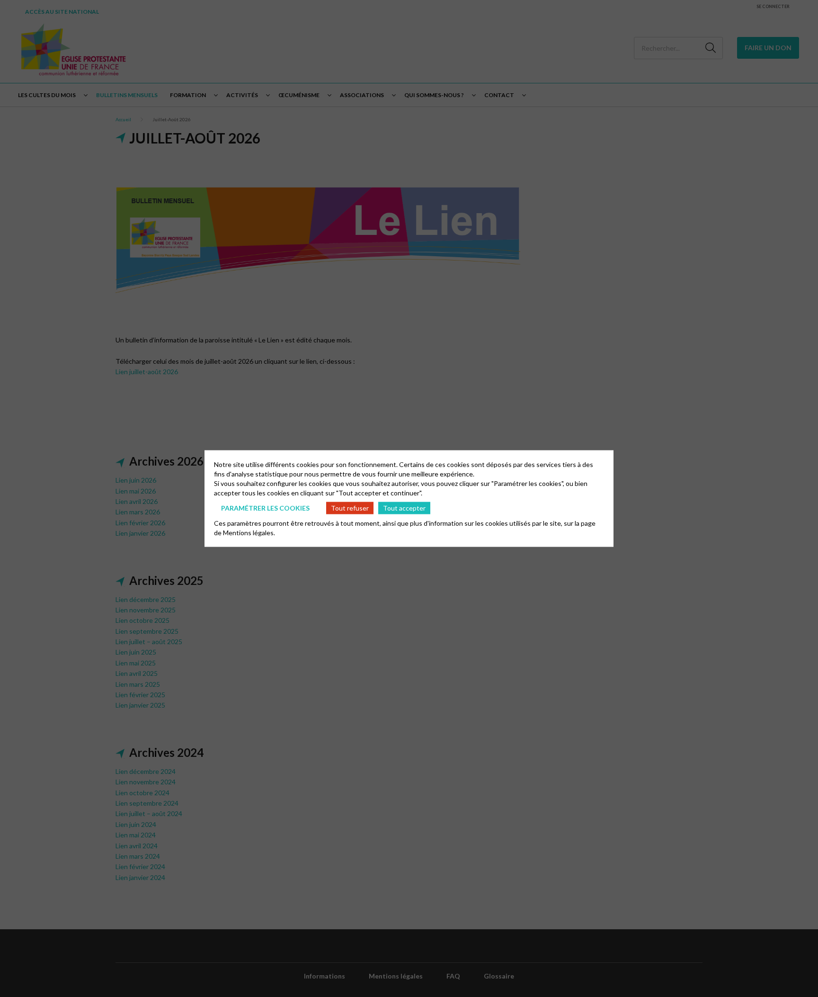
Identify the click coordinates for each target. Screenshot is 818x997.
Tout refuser (350, 507)
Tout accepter (404, 507)
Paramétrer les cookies (265, 507)
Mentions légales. (249, 533)
